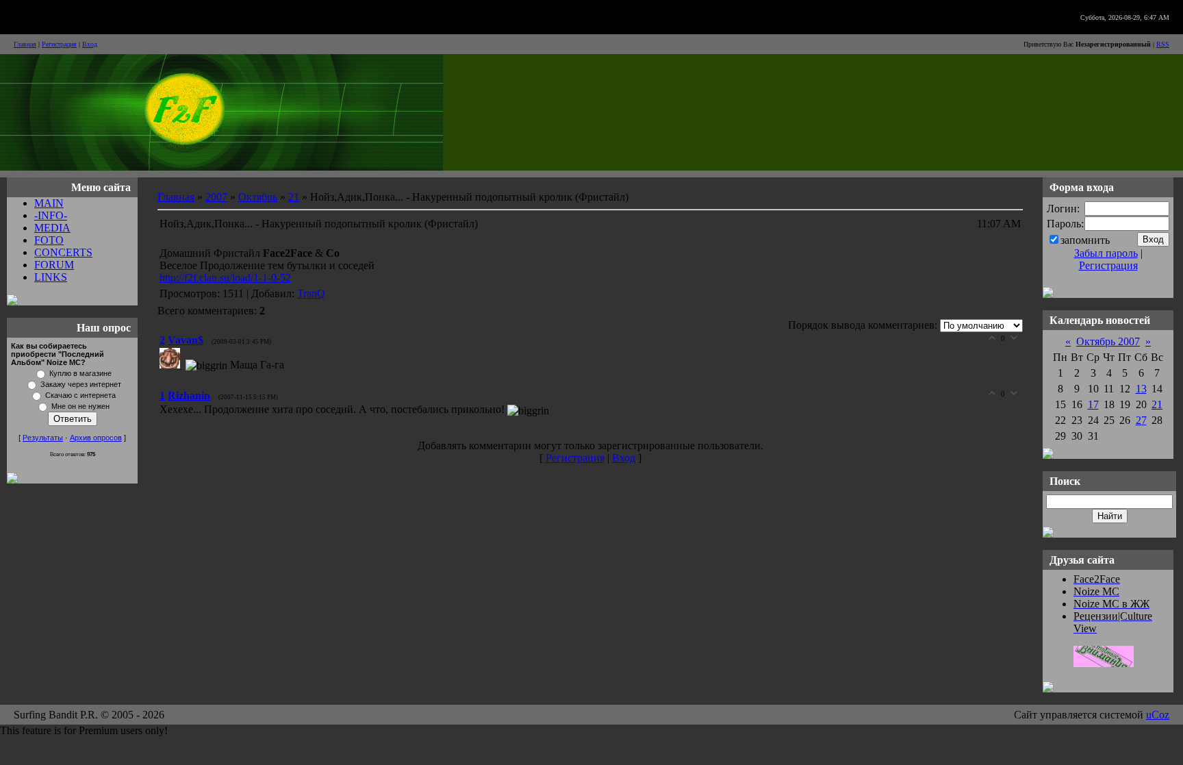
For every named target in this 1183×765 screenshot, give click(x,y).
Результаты (43, 438)
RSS (1162, 44)
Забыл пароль (1106, 253)
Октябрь (257, 197)
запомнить (1085, 240)
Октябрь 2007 (1108, 341)
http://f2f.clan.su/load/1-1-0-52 (225, 278)
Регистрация (59, 44)
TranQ (311, 293)
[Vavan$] (173, 365)
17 (1093, 404)
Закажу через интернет (80, 384)
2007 (216, 197)
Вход (89, 44)
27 (1141, 420)
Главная (25, 44)
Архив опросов (96, 438)
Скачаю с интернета (80, 395)
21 (293, 197)
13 (1141, 388)
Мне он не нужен (80, 406)
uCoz (1157, 714)
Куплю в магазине (80, 373)
